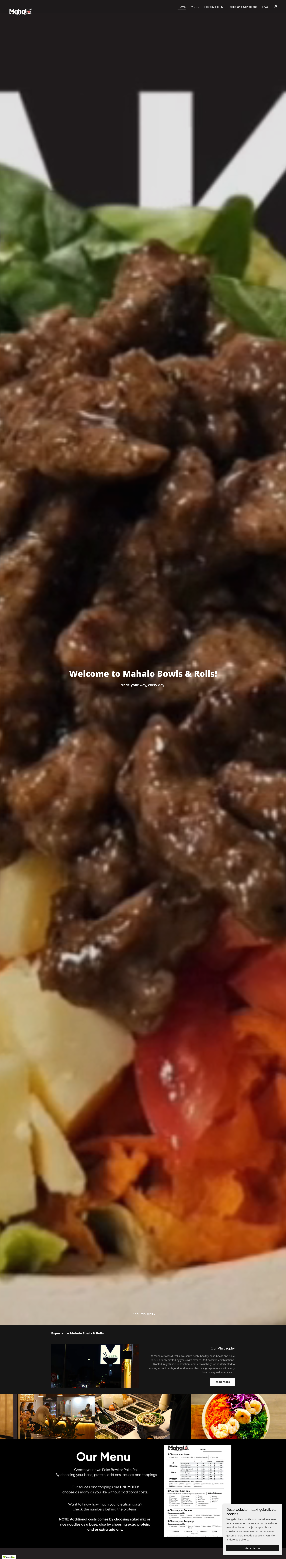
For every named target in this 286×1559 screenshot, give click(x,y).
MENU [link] (195, 6)
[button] (276, 7)
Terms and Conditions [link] (243, 6)
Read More (222, 1381)
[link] (21, 6)
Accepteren (252, 1548)
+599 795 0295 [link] (143, 1314)
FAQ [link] (265, 6)
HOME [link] (182, 6)
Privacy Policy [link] (213, 6)
